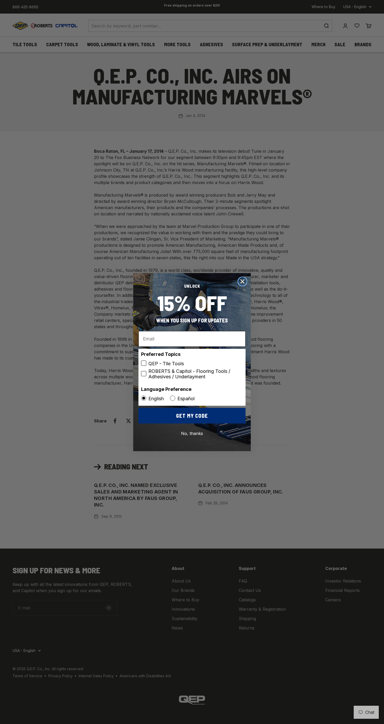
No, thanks (192, 433)
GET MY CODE (192, 416)
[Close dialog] (242, 281)
